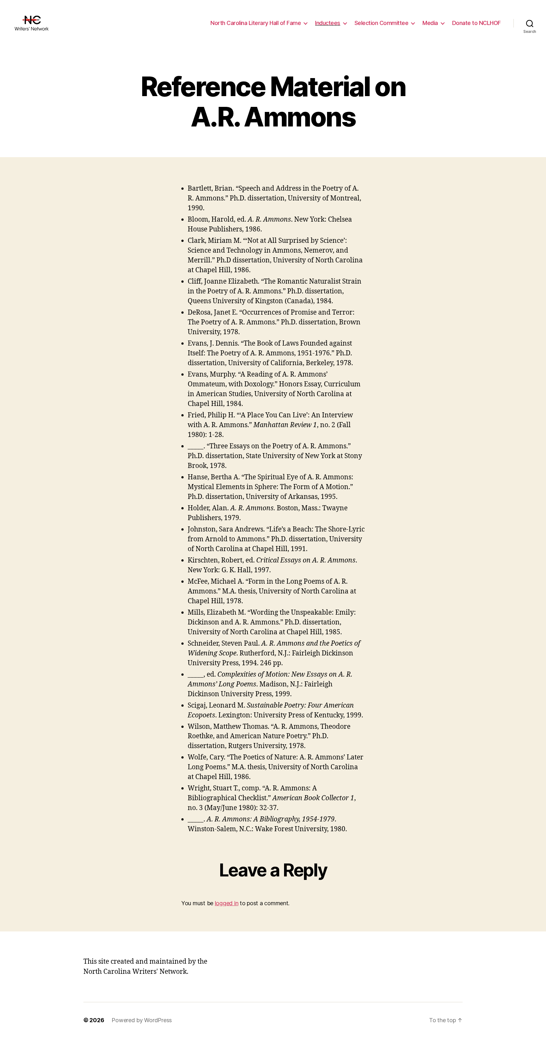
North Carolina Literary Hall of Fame (255, 23)
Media (430, 23)
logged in (227, 903)
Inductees (327, 23)
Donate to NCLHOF (476, 23)
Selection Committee (382, 23)
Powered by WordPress (142, 1020)
